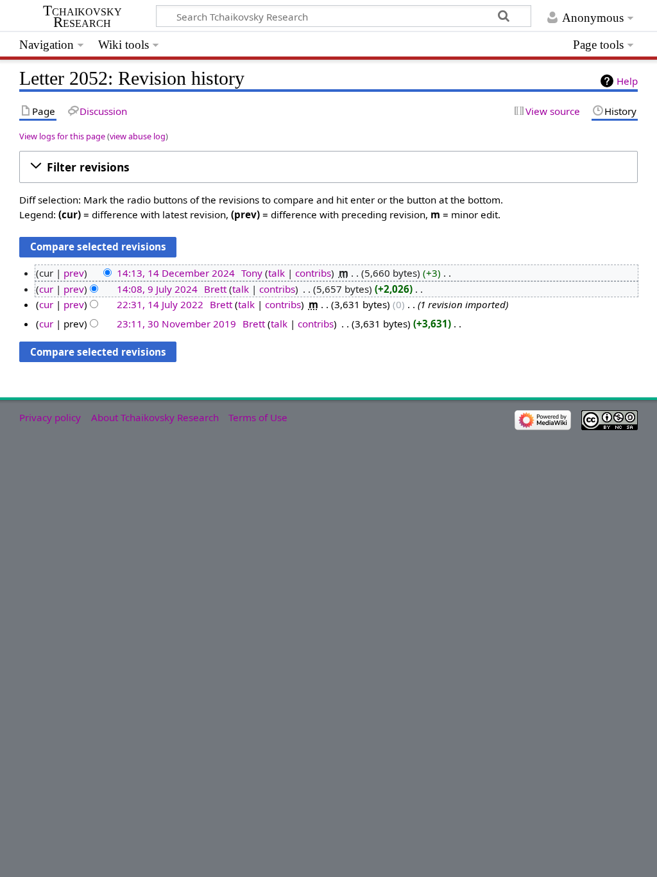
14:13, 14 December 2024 (176, 272)
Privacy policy (50, 417)
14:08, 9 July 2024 (157, 288)
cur (46, 288)
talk (276, 272)
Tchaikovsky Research (82, 16)
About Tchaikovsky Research (155, 417)
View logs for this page (62, 136)
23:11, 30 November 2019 (176, 323)
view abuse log (138, 136)
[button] (328, 166)
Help (627, 80)
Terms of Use (257, 417)
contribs (313, 272)
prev (74, 272)
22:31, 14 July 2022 (160, 304)
